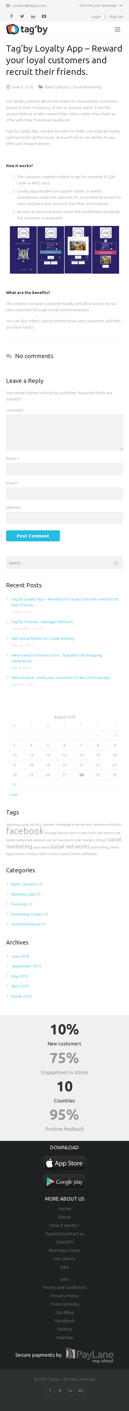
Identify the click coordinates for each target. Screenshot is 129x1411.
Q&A (64, 1267)
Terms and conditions (64, 1287)
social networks (70, 846)
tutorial (64, 854)
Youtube (64, 1337)
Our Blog (65, 1312)
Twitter (76, 854)
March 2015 (21, 996)
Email (12, 483)
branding (12, 824)
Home (64, 1208)
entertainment (83, 824)
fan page (51, 833)
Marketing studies (27, 914)
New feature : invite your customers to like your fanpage (60, 677)
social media (41, 847)
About (64, 1216)
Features (19, 904)
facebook (25, 831)
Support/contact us (64, 1233)
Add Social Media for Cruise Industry (42, 638)
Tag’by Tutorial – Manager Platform (42, 622)
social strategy (100, 847)
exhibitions (113, 824)
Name (13, 458)
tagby (10, 854)
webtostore (89, 854)
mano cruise (112, 833)
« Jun (13, 794)
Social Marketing (86, 87)
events (99, 824)
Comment (14, 410)
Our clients (64, 1258)
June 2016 (20, 956)
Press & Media (64, 1304)
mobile (11, 840)
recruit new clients (60, 840)
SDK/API (64, 1241)
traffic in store (48, 854)
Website (13, 507)
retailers (88, 840)
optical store (24, 840)
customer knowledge (56, 824)
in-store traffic (87, 833)
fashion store (67, 833)
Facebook (64, 1320)
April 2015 (20, 986)
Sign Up (116, 16)
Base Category (57, 87)
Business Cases (64, 1250)
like (100, 833)
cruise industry (30, 824)
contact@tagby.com (29, 5)
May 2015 (19, 976)
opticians (40, 840)
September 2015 (26, 966)
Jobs (64, 1278)
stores (115, 847)
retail (78, 840)
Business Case (23, 894)
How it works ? (65, 1225)
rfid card (101, 840)
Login (96, 16)
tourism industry (26, 854)
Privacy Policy (64, 1295)
